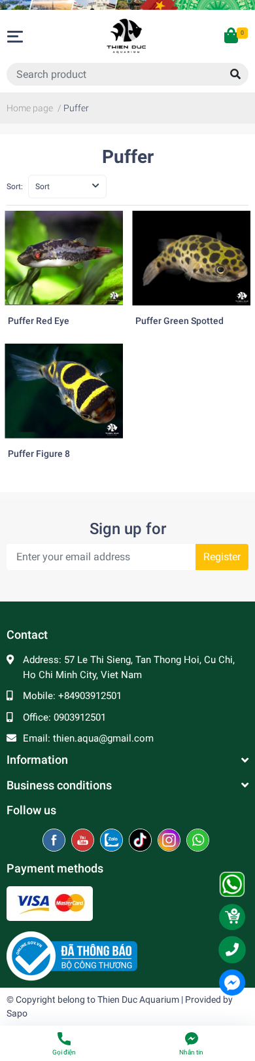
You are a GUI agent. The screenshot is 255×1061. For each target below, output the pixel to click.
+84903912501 (90, 696)
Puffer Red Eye (38, 321)
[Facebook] (55, 841)
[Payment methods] (50, 903)
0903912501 (80, 717)
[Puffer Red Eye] (64, 258)
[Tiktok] (141, 841)
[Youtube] (84, 841)
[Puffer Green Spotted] (191, 258)
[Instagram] (170, 841)
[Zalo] (113, 841)
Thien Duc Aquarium (138, 999)
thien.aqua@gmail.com (103, 738)
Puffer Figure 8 (39, 453)
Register (222, 556)
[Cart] (232, 36)
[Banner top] (127, 5)
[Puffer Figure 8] (64, 391)
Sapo (17, 1013)
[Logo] (72, 956)
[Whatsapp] (197, 841)
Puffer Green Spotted (179, 321)
